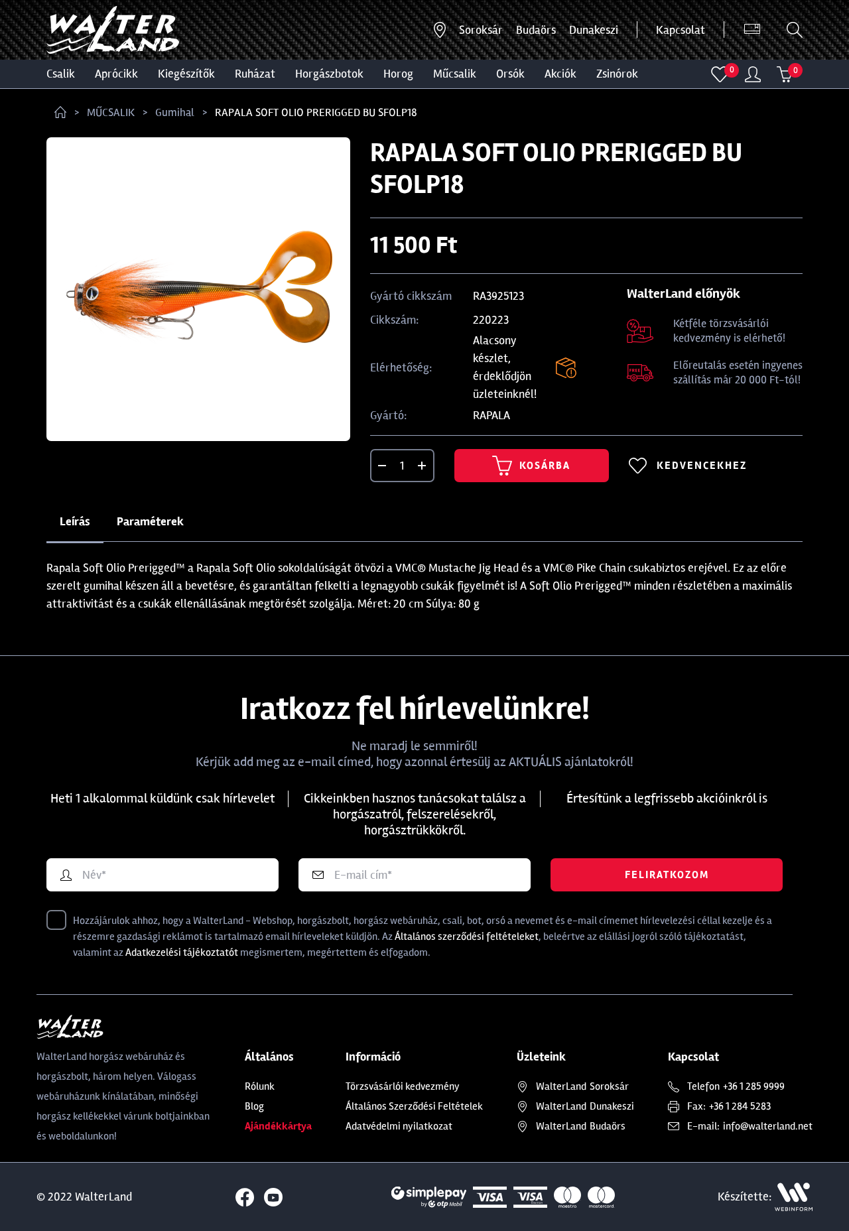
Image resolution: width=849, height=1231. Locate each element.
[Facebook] (244, 1197)
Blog (254, 1106)
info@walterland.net (768, 1126)
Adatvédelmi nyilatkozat (399, 1126)
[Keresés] (795, 30)
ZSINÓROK (617, 73)
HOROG (398, 73)
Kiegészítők (186, 73)
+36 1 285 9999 (754, 1086)
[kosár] (785, 74)
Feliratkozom (667, 874)
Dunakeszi (593, 30)
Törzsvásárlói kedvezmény (403, 1086)
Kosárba (544, 465)
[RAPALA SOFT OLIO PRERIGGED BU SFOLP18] (198, 289)
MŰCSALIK (454, 73)
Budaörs (536, 30)
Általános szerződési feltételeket (467, 936)
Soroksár (481, 30)
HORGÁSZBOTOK (329, 73)
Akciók (560, 73)
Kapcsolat (680, 30)
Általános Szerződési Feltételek (414, 1106)
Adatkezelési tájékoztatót (181, 952)
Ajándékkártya (278, 1126)
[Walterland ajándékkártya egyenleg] (752, 30)
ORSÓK (510, 73)
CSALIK (60, 73)
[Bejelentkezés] (753, 74)
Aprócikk (116, 73)
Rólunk (260, 1086)
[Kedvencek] (720, 74)
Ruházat (255, 73)
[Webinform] (794, 1197)
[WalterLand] (123, 1027)
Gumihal (174, 112)
